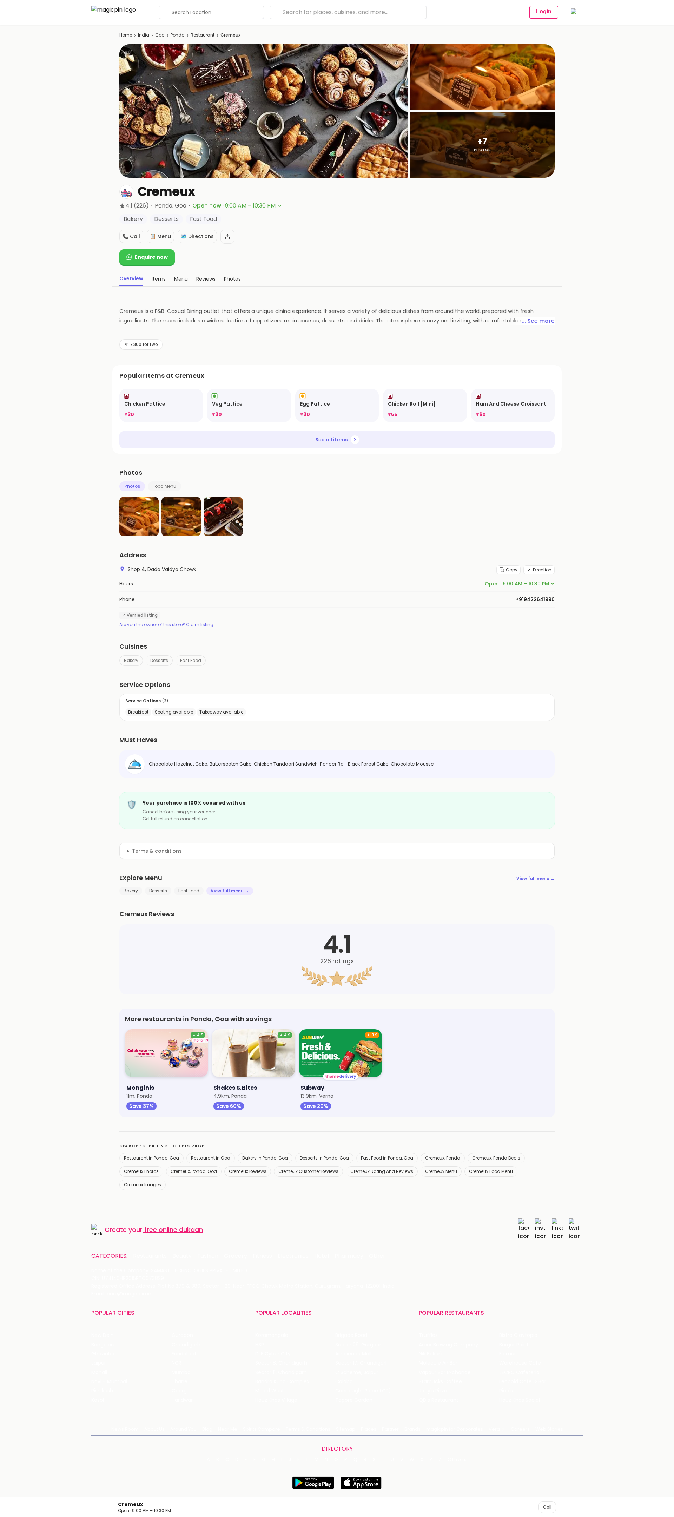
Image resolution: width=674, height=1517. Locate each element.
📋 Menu (160, 236)
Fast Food (190, 660)
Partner (390, 1429)
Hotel (321, 1256)
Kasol (97, 1400)
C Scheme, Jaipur (356, 1372)
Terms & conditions (157, 850)
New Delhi (103, 1335)
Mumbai (182, 1372)
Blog (207, 1429)
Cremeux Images (142, 1185)
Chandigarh (186, 1344)
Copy (511, 570)
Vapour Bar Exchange (445, 1372)
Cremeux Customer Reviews (308, 1171)
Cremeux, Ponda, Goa (194, 1171)
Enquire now (151, 257)
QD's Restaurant (438, 1400)
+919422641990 (535, 599)
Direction (542, 570)
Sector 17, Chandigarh (362, 1363)
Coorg (179, 1390)
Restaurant (202, 35)
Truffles (428, 1335)
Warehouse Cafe (520, 1363)
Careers (520, 1429)
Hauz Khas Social (519, 1400)
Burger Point (514, 1344)
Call (547, 1507)
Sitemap (345, 1429)
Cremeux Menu (441, 1171)
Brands (412, 1429)
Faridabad (184, 1354)
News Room (125, 1429)
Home (125, 35)
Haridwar (182, 1400)
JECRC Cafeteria (519, 1372)
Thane (179, 1381)
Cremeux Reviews (247, 1171)
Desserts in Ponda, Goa (324, 1158)
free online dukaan (173, 1229)
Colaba (344, 1381)
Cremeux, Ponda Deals (496, 1158)
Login (543, 11)
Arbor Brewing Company (448, 1344)
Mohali (99, 1372)
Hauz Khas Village (276, 1400)
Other (377, 1256)
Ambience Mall (353, 1354)
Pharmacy (349, 1256)
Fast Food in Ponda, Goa (387, 1158)
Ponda (178, 35)
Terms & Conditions (308, 1429)
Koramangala (271, 1335)
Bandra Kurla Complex (282, 1381)
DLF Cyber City (273, 1354)
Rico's (506, 1390)
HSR (259, 1344)
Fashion (207, 1256)
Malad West (269, 1390)
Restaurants (150, 1256)
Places (368, 1429)
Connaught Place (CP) (363, 1390)
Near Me (227, 1429)
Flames (508, 1354)
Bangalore (103, 1344)
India (143, 35)
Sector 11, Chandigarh (281, 1372)
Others (457, 1460)
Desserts (159, 660)
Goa (160, 35)
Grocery (235, 1256)
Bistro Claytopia (518, 1335)
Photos (132, 486)
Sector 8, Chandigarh (281, 1363)
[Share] (227, 237)
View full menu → (535, 878)
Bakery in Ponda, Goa (265, 1158)
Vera (494, 1429)
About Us (154, 1429)
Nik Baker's (431, 1354)
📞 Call (131, 236)
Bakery (131, 660)
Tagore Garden (353, 1400)
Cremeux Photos (141, 1171)
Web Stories (549, 1429)
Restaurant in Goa (210, 1158)
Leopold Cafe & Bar (522, 1381)
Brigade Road (351, 1335)
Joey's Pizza (433, 1390)
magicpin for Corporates (454, 1429)
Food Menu (164, 486)
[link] (161, 405)
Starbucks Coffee (440, 1381)
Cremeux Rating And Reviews (381, 1171)
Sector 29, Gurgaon (359, 1344)
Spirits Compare (261, 1429)
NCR (176, 1363)
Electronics (293, 1256)
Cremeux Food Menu (491, 1171)
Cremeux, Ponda (442, 1158)
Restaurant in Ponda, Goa (151, 1158)
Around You (183, 1429)
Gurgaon (182, 1335)
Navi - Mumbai (109, 1381)
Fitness (262, 1256)
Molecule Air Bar (438, 1363)
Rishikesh (102, 1390)
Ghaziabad (104, 1354)
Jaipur (98, 1363)
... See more (538, 321)
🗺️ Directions (197, 236)
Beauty (182, 1256)
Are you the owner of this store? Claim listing (166, 625)
